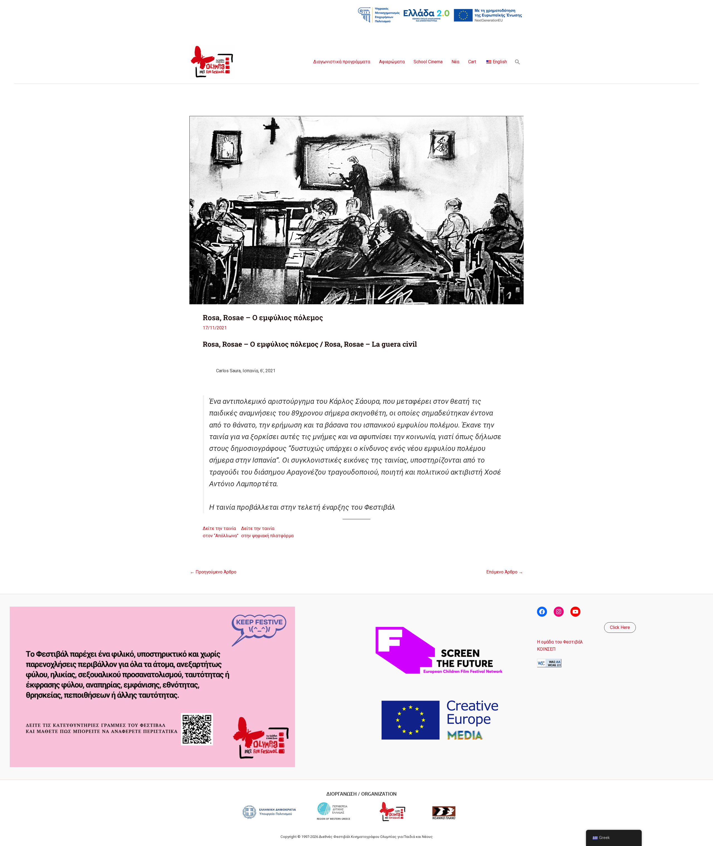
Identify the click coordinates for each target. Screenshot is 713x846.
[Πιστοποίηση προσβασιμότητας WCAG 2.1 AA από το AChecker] (549, 662)
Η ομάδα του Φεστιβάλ (560, 642)
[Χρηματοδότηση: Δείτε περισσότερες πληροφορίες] (440, 14)
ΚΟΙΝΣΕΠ (546, 649)
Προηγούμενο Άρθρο (213, 572)
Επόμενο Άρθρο (504, 572)
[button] (517, 62)
